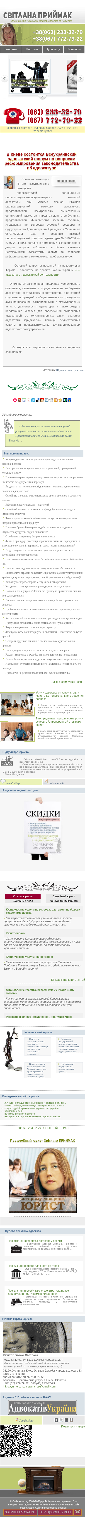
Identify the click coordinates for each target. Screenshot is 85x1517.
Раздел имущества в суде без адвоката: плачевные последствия (41, 654)
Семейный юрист (64, 896)
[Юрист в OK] (71, 1420)
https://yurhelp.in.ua (15, 1386)
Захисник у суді (13, 1111)
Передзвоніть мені (55, 1512)
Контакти (74, 49)
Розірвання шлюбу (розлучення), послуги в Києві (39, 1016)
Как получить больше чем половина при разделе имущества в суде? (43, 618)
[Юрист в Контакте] (56, 1420)
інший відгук (13, 783)
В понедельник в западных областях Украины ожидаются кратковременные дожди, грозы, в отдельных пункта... (36, 1070)
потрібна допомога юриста (20, 1113)
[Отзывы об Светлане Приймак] (9, 761)
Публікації (53, 49)
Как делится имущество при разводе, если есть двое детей (38, 586)
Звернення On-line (20, 1512)
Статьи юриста (23, 896)
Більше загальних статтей (68, 979)
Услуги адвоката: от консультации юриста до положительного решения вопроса (60, 696)
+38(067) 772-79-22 (57, 38)
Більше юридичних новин (67, 682)
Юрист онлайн (15, 933)
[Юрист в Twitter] (61, 1420)
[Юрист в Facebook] (66, 1420)
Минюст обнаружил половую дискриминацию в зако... (35, 1105)
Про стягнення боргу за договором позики (35, 1241)
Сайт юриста (19, 1501)
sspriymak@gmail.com (42, 1386)
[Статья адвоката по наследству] (30, 77)
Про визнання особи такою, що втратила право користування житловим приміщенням (38, 1292)
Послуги (32, 49)
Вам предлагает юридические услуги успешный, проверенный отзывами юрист (59, 721)
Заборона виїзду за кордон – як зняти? (27, 504)
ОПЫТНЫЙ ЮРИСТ (56, 1128)
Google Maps (26, 1420)
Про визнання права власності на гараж (33, 1265)
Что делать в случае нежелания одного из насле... (33, 1116)
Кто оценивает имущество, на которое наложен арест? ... (66, 1068)
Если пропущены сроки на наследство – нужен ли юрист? (37, 650)
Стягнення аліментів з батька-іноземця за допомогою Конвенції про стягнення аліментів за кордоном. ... (37, 1046)
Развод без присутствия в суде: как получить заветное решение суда (43, 659)
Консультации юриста (64, 901)
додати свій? (56, 783)
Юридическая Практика (69, 370)
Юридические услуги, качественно (29, 956)
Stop (42, 97)
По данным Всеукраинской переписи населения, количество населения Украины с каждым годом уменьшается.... (69, 1045)
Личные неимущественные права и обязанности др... (35, 1102)
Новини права (66, 180)
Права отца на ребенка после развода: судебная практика (37, 672)
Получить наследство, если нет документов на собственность (40, 568)
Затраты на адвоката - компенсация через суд (30, 627)
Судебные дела (23, 901)
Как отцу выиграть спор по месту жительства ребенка (35, 582)
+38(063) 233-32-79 (57, 32)
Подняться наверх (73, 1426)
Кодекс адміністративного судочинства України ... (33, 1108)
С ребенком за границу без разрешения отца (30, 536)
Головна (11, 49)
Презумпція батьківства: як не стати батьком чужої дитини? (39, 622)
